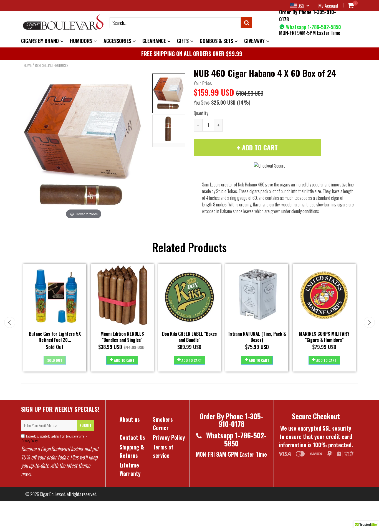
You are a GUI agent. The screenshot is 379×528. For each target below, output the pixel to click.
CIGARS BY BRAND (40, 40)
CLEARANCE (154, 40)
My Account (328, 5)
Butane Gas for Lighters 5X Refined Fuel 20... (55, 336)
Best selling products (51, 65)
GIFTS (183, 40)
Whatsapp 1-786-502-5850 (313, 27)
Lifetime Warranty (130, 469)
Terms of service (163, 451)
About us (130, 419)
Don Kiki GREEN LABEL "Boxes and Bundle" (189, 336)
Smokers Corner (163, 423)
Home (28, 65)
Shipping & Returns (132, 451)
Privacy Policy (29, 440)
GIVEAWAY (255, 40)
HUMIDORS (82, 40)
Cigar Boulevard (52, 494)
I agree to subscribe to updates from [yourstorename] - (54, 438)
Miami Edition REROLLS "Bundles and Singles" (122, 336)
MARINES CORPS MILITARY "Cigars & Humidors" (324, 336)
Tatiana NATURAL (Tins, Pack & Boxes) (257, 336)
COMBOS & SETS (217, 40)
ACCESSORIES (118, 40)
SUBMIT (85, 425)
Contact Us (132, 437)
